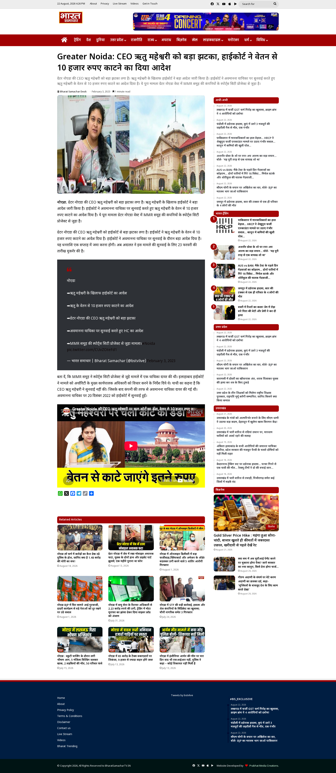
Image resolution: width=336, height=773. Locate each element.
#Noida (148, 343)
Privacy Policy (65, 710)
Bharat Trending (67, 746)
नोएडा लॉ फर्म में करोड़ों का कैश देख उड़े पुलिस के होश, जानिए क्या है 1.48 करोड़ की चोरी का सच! (79, 557)
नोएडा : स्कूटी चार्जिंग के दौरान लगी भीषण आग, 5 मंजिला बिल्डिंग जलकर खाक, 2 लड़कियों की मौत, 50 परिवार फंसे (79, 660)
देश (88, 40)
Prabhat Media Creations (263, 766)
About (93, 3)
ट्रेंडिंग (77, 40)
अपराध (166, 40)
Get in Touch (150, 3)
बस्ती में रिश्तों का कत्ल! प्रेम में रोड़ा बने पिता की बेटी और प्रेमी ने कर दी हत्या (257, 311)
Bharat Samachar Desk (73, 91)
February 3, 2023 (161, 361)
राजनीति (136, 40)
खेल (195, 40)
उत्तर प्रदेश (116, 40)
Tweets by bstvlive (182, 695)
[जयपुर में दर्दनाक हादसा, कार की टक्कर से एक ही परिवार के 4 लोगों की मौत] (224, 294)
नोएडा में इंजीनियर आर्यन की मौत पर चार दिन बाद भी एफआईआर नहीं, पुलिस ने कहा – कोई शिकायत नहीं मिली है (182, 660)
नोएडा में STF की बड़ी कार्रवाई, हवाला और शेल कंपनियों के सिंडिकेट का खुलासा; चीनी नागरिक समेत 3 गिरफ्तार (182, 608)
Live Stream (120, 3)
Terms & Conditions (69, 716)
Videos (134, 3)
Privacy (105, 3)
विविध (260, 40)
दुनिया (100, 40)
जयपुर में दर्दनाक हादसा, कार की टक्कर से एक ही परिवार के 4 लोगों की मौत (258, 293)
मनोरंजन (233, 40)
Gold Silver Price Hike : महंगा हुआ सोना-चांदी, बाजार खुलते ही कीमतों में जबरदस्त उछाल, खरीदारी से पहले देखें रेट (245, 540)
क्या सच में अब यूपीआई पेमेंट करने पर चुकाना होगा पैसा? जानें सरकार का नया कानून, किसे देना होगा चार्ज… (258, 563)
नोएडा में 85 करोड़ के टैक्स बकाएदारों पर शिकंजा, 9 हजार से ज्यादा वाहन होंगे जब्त (130, 658)
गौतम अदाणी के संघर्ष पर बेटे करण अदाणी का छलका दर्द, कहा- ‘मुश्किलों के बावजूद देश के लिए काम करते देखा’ (258, 584)
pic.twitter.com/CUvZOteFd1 (92, 350)
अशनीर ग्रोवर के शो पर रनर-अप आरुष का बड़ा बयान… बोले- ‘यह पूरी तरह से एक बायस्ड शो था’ (258, 251)
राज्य (151, 40)
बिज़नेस (181, 40)
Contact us (64, 728)
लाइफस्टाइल (211, 40)
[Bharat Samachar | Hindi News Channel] (70, 17)
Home (61, 698)
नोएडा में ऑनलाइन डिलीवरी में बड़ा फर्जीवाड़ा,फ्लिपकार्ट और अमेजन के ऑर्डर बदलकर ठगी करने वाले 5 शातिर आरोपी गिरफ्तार (182, 559)
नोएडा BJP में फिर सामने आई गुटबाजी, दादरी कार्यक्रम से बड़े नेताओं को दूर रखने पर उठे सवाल (79, 608)
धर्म (246, 40)
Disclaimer (63, 722)
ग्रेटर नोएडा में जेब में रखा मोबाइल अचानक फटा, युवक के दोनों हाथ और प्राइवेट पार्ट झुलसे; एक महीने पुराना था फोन (131, 557)
